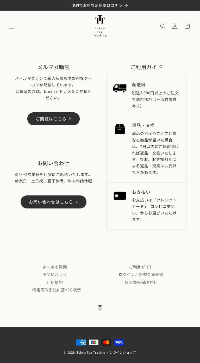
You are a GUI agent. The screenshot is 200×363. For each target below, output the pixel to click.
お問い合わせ (54, 274)
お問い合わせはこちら (51, 202)
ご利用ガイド (141, 266)
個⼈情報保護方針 (141, 282)
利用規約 (55, 282)
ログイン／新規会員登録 (141, 274)
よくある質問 (54, 266)
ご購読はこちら (51, 119)
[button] (11, 26)
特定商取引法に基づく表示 (56, 289)
